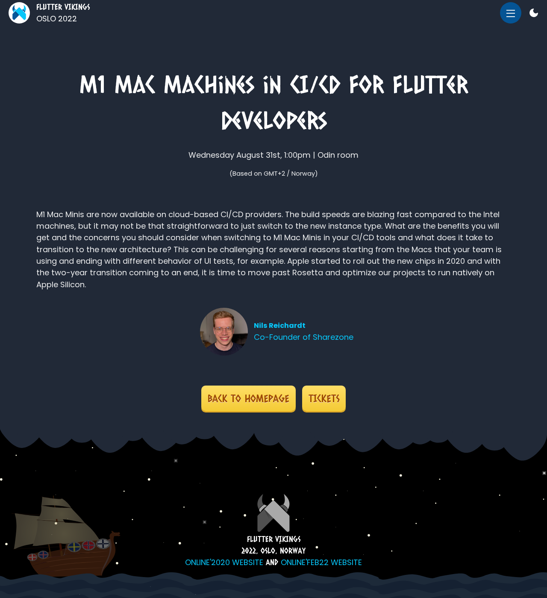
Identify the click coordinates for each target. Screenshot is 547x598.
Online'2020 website (224, 562)
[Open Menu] (510, 13)
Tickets (324, 398)
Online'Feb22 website (321, 562)
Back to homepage (248, 398)
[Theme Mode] (534, 14)
